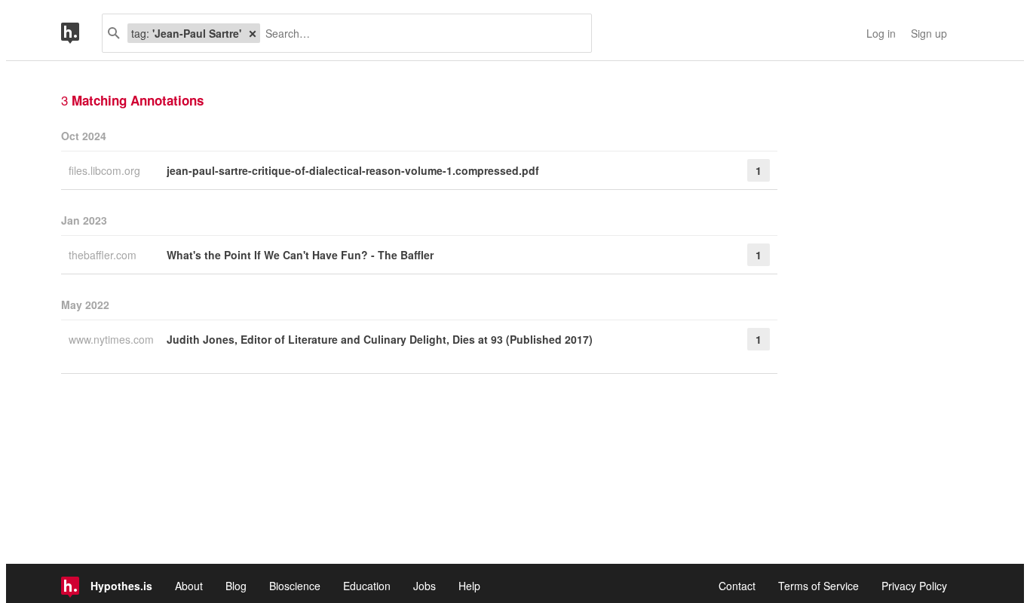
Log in (881, 33)
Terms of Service (818, 585)
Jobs (424, 585)
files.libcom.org (106, 170)
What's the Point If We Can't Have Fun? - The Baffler (300, 254)
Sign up (929, 33)
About (189, 585)
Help (469, 585)
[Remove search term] (252, 33)
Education (367, 585)
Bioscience (294, 585)
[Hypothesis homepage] (81, 33)
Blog (236, 585)
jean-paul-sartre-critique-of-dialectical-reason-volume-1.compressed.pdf (353, 170)
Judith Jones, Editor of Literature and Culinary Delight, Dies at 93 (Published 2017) (380, 339)
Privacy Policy (914, 585)
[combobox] (420, 33)
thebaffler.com (104, 254)
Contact (737, 585)
